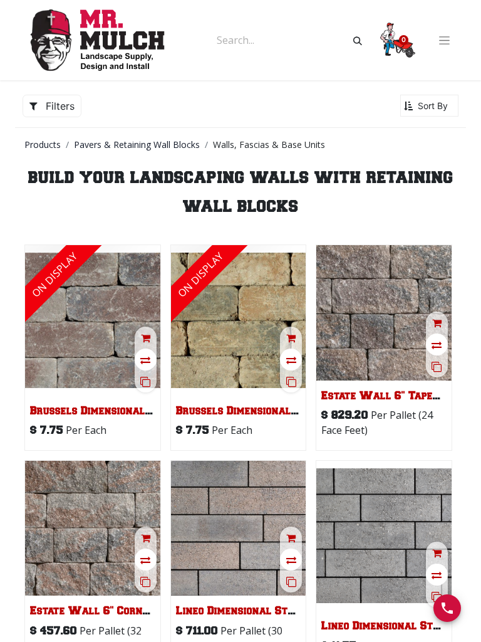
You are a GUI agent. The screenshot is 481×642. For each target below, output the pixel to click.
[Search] (358, 40)
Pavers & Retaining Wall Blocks (137, 144)
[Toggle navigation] (444, 40)
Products (42, 144)
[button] (429, 105)
